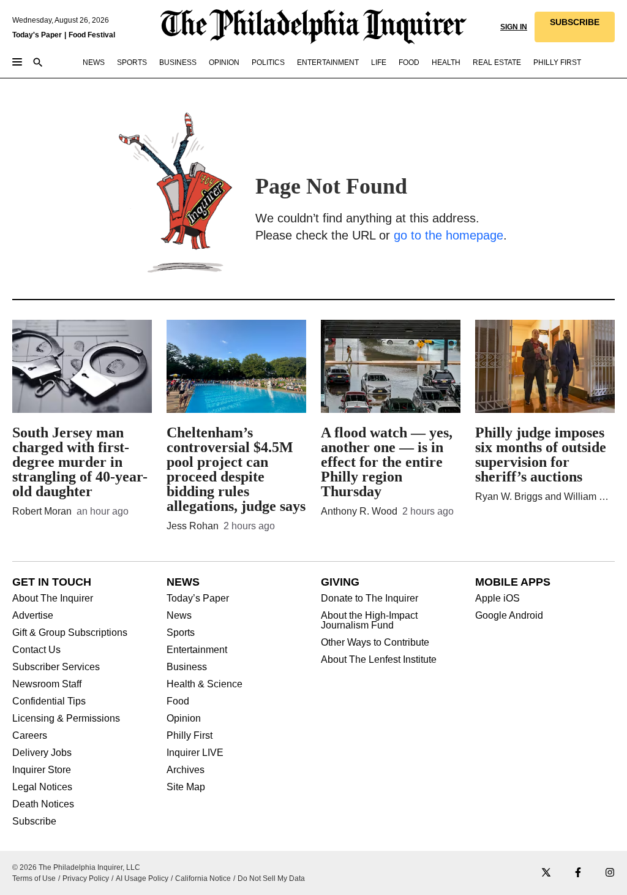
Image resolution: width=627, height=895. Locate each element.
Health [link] (446, 62)
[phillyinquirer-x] (546, 873)
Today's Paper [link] (37, 35)
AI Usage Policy (142, 878)
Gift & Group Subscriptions (69, 633)
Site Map (186, 787)
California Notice (203, 878)
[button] (575, 27)
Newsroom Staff (46, 684)
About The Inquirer (52, 598)
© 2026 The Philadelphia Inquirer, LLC (76, 867)
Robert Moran (42, 511)
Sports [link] (132, 62)
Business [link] (178, 62)
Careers (29, 736)
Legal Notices (42, 787)
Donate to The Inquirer (369, 598)
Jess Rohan (193, 526)
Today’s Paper (198, 598)
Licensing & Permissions (66, 718)
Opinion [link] (224, 62)
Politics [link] (268, 62)
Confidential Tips (49, 701)
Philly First (189, 736)
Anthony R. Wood (359, 511)
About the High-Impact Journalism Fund (369, 620)
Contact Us (36, 650)
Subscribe (34, 821)
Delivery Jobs (42, 753)
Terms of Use (34, 878)
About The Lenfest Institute (379, 660)
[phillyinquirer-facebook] (578, 873)
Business (187, 667)
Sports (181, 633)
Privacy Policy (85, 878)
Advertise (32, 616)
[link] (575, 27)
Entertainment (197, 650)
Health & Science (204, 684)
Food (178, 701)
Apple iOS (497, 598)
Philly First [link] (557, 62)
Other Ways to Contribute (375, 643)
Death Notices (43, 804)
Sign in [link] (513, 27)
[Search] (38, 63)
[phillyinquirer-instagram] (610, 873)
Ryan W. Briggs (509, 496)
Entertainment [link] (328, 62)
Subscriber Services (56, 667)
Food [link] (409, 62)
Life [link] (378, 62)
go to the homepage (448, 235)
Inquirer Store (41, 770)
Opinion (184, 718)
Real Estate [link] (497, 62)
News (179, 616)
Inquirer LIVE (195, 753)
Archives (186, 770)
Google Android (509, 616)
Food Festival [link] (92, 35)
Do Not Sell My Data (271, 878)
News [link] (94, 62)
